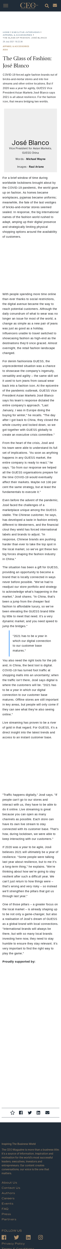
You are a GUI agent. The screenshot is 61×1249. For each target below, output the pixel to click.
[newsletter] (55, 6)
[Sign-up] (48, 1113)
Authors (8, 1193)
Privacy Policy (13, 1244)
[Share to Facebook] (22, 1113)
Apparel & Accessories (16, 46)
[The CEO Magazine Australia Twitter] (20, 1238)
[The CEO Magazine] (30, 1135)
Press (6, 1214)
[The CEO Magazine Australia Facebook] (8, 1238)
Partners (9, 1219)
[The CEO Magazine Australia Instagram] (44, 1238)
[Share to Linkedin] (39, 1113)
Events (7, 1204)
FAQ (5, 1209)
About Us (9, 1183)
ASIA (5, 49)
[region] (29, 22)
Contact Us (11, 1188)
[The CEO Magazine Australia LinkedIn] (32, 1238)
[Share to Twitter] (30, 1113)
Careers (8, 1198)
